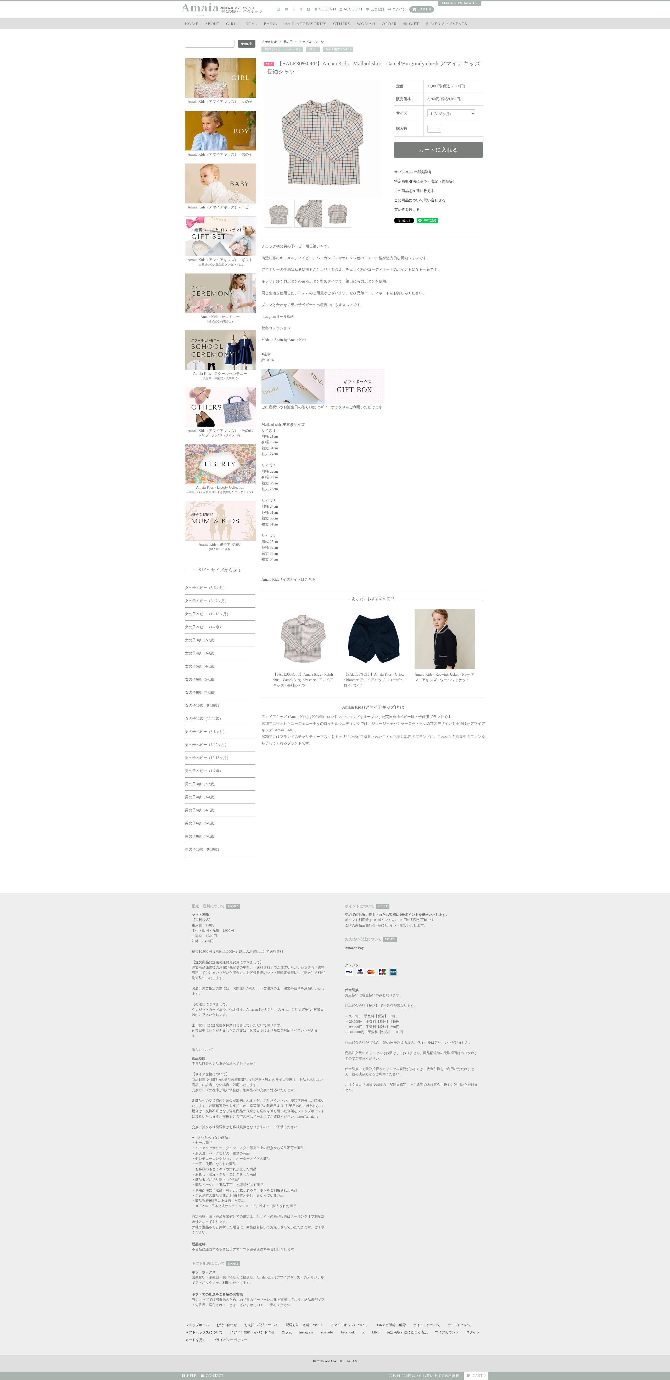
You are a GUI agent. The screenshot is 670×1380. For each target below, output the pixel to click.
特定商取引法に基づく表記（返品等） (425, 181)
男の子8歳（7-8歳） (201, 836)
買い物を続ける (407, 210)
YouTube (326, 1332)
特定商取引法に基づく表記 (407, 1332)
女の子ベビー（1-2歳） (204, 627)
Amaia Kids (269, 42)
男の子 (287, 42)
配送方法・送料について (304, 1325)
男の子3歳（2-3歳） (201, 784)
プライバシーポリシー (230, 1340)
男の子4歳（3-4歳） (201, 797)
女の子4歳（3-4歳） (201, 653)
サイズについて (460, 1325)
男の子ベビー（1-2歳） (204, 771)
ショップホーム (197, 1325)
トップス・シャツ (311, 42)
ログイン (399, 9)
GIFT (414, 24)
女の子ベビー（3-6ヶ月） (206, 588)
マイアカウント (447, 1332)
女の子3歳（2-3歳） (201, 640)
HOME (191, 24)
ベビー (314, 49)
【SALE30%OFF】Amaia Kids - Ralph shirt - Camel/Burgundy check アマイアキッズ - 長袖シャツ (303, 679)
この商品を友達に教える (414, 191)
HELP (191, 1376)
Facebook (348, 1332)
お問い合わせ (226, 1325)
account (353, 9)
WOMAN (366, 24)
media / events (449, 24)
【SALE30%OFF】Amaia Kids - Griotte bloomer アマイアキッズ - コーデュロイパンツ (374, 679)
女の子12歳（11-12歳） (204, 719)
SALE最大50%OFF (338, 49)
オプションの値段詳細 (412, 172)
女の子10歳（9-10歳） (203, 706)
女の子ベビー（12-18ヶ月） (207, 614)
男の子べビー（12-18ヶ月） (207, 758)
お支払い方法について (261, 1325)
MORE (233, 906)
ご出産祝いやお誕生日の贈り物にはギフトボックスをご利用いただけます (321, 407)
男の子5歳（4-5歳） (201, 810)
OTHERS (341, 24)
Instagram (306, 1332)
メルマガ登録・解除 (390, 1325)
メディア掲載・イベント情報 (252, 1332)
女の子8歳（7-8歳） (201, 692)
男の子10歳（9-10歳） (203, 849)
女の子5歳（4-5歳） (201, 666)
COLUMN (327, 9)
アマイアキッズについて (349, 1325)
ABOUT (212, 24)
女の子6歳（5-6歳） (201, 679)
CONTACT (215, 1376)
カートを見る (195, 1340)
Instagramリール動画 (277, 317)
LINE (375, 1332)
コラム (287, 1332)
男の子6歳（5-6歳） (201, 823)
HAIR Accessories (305, 24)
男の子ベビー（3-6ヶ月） (206, 732)
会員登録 (377, 9)
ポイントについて (426, 1325)
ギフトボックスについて (204, 1332)
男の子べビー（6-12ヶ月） (283, 49)
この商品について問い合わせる (419, 200)
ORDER (389, 24)
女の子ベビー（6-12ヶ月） (206, 601)
